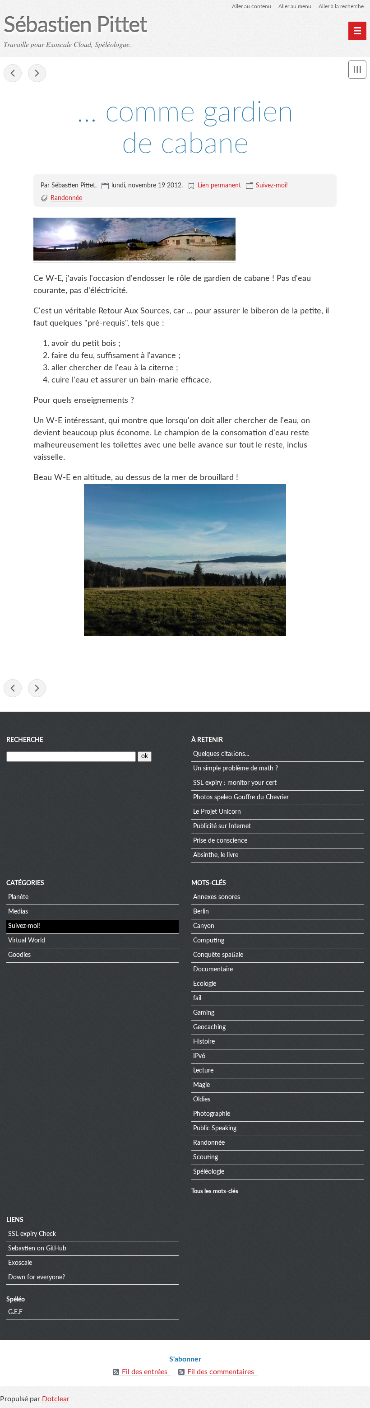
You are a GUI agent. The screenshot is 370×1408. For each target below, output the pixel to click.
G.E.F (15, 1312)
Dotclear (55, 1399)
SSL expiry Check (32, 1234)
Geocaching (209, 1027)
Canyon (203, 926)
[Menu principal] (357, 31)
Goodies (19, 955)
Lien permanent (219, 185)
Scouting (205, 1157)
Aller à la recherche (341, 6)
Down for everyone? (36, 1277)
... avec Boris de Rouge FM (37, 73)
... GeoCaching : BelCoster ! (13, 73)
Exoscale (20, 1263)
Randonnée (66, 198)
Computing (208, 940)
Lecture (203, 1071)
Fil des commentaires (220, 1371)
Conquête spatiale (218, 955)
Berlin (201, 912)
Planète (18, 897)
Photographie (211, 1114)
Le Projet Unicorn (217, 812)
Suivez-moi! (272, 185)
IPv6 (199, 1056)
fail (197, 998)
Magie (201, 1085)
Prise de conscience (220, 841)
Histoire (204, 1042)
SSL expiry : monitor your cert (235, 783)
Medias (18, 912)
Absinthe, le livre (215, 855)
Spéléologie (208, 1172)
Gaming (203, 1013)
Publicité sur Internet (222, 826)
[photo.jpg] (134, 258)
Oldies (201, 1099)
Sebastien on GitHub (37, 1248)
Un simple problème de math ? (235, 768)
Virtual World (26, 940)
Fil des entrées (144, 1371)
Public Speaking (214, 1128)
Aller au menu (294, 6)
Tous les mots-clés (214, 1191)
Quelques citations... (221, 754)
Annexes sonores (216, 897)
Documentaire (213, 969)
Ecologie (204, 984)
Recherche (24, 740)
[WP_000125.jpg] (185, 560)
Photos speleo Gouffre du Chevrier (241, 797)
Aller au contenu (251, 6)
